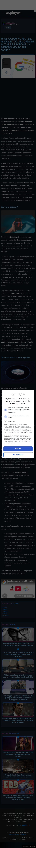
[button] (18, 421)
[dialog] (18, 424)
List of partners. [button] (27, 432)
